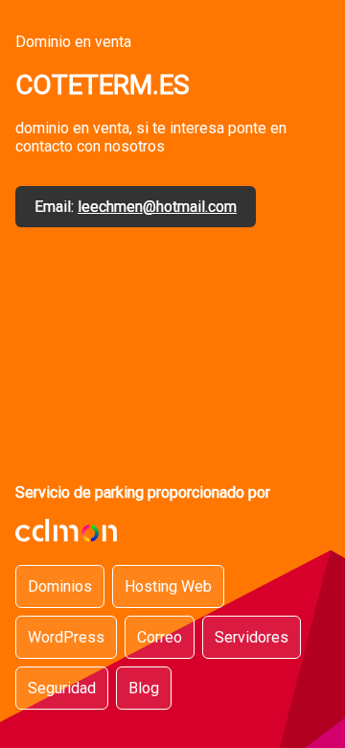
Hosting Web (168, 586)
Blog (143, 688)
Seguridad (62, 688)
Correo (159, 637)
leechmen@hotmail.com (157, 207)
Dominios (60, 586)
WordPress (66, 637)
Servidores (251, 637)
